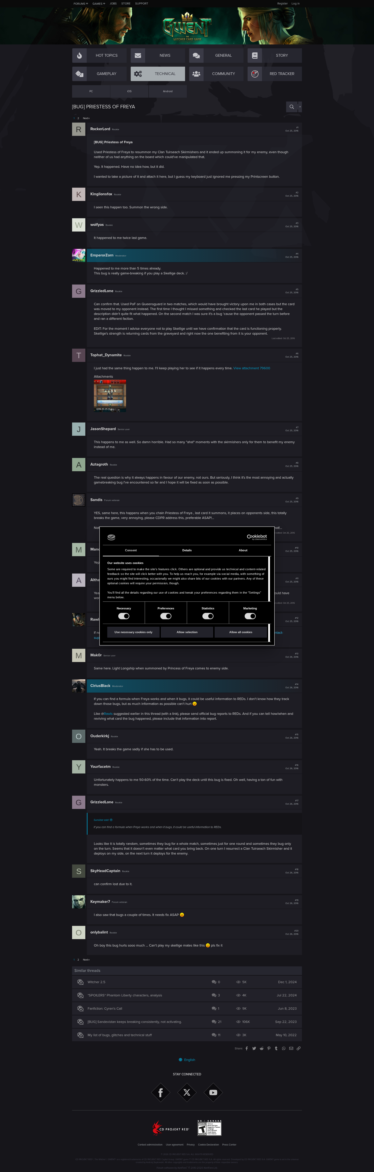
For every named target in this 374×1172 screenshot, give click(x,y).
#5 (291, 291)
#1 (291, 129)
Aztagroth (99, 464)
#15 (291, 736)
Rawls (95, 619)
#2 (291, 194)
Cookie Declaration (208, 1144)
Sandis (96, 500)
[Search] (291, 107)
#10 (291, 549)
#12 (291, 620)
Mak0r (96, 655)
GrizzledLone (101, 291)
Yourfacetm (100, 766)
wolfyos (97, 224)
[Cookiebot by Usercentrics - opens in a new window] (250, 537)
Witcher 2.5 (96, 982)
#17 (291, 802)
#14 (291, 686)
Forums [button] (79, 3)
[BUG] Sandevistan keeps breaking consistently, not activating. (135, 1022)
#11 (291, 580)
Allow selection (187, 632)
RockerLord (100, 129)
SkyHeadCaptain (105, 871)
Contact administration (150, 1144)
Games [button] (97, 3)
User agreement (174, 1144)
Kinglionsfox (101, 194)
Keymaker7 (100, 901)
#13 (291, 655)
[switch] (165, 616)
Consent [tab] (131, 550)
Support (141, 3)
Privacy (191, 1144)
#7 (291, 429)
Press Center (229, 1144)
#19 (291, 902)
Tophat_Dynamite (106, 355)
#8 (291, 464)
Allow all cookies (240, 632)
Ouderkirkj (99, 736)
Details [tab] (187, 550)
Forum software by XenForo (187, 1167)
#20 (291, 932)
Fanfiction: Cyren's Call (105, 1008)
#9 (291, 500)
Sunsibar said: (101, 820)
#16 (291, 767)
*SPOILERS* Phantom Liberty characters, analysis (125, 995)
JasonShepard (103, 429)
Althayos (98, 580)
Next (85, 118)
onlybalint (99, 932)
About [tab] (243, 550)
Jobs (113, 3)
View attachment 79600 (251, 368)
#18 (291, 871)
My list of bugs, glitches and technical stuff (120, 1035)
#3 (291, 225)
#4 (291, 255)
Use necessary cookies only (133, 632)
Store (126, 3)
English (189, 1060)
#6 (291, 355)
